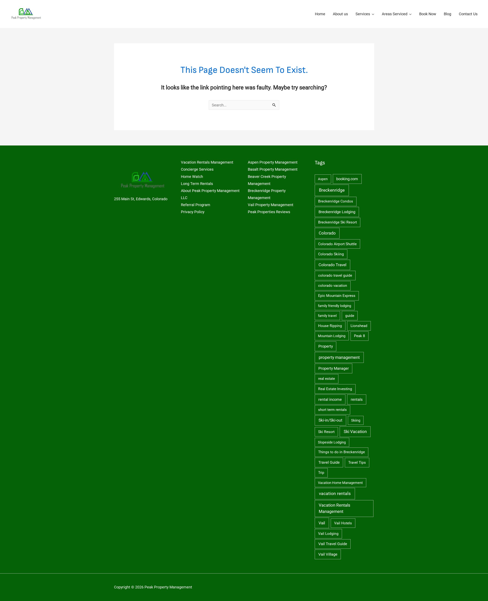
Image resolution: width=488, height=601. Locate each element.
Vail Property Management (270, 204)
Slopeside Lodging (332, 442)
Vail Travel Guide (332, 544)
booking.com (347, 179)
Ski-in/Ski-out (330, 420)
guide (349, 315)
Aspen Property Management (273, 162)
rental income (330, 399)
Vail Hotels (343, 523)
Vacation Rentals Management (207, 162)
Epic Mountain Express (336, 295)
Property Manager (333, 368)
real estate (326, 378)
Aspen (323, 179)
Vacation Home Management (340, 483)
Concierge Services (197, 169)
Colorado (327, 233)
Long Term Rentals (197, 183)
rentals (357, 399)
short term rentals (332, 409)
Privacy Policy (192, 212)
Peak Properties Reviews (269, 212)
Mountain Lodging (331, 336)
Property (325, 346)
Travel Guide (329, 462)
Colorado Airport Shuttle (337, 244)
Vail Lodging (328, 533)
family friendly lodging (334, 306)
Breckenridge (332, 190)
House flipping (330, 326)
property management (339, 357)
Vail (322, 523)
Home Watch (192, 176)
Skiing (355, 420)
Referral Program (195, 204)
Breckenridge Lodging (337, 212)
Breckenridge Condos (335, 201)
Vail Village (327, 554)
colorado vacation (332, 285)
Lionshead (359, 326)
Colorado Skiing (331, 254)
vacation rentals (335, 493)
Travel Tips (357, 462)
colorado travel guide (335, 275)
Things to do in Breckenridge (341, 452)
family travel (327, 316)
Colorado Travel (332, 264)
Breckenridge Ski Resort (337, 222)
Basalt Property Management (273, 169)
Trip (321, 472)
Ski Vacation (355, 431)
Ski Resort (326, 432)
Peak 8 (359, 336)
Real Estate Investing (335, 389)
